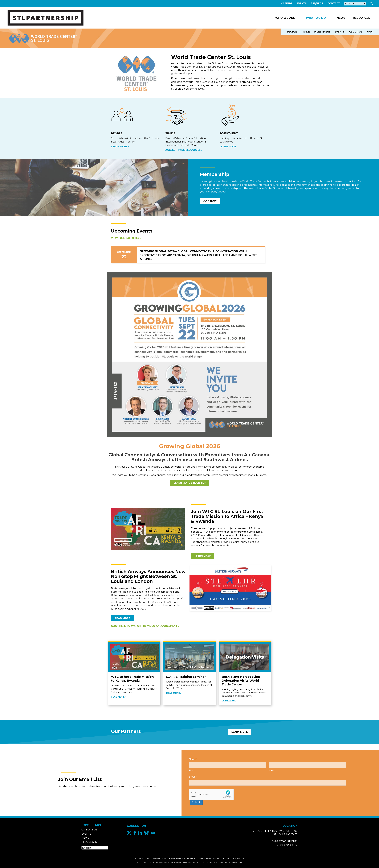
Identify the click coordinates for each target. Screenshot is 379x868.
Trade (305, 31)
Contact (333, 3)
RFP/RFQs (317, 3)
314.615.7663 (279, 841)
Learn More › (120, 146)
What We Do (316, 18)
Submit (196, 802)
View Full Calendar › (126, 238)
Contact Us (89, 829)
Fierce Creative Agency (234, 858)
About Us (355, 31)
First (191, 770)
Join (369, 31)
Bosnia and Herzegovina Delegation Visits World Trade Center (241, 680)
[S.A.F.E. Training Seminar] (189, 657)
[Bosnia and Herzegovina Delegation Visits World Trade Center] (245, 657)
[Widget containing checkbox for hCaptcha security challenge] (211, 794)
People (292, 31)
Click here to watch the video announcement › (145, 626)
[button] (372, 3)
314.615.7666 (284, 844)
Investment (322, 31)
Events (302, 3)
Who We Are (285, 18)
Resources (361, 18)
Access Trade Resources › (183, 150)
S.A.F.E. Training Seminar (186, 676)
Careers (286, 3)
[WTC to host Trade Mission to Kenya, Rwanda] (134, 657)
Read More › (118, 696)
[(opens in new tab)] (189, 354)
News (341, 18)
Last (271, 770)
